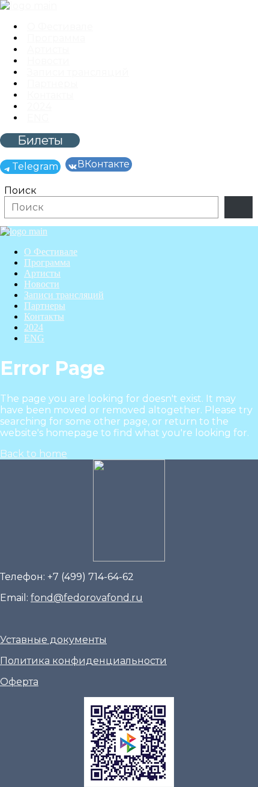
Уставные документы (53, 639)
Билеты (40, 140)
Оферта (19, 681)
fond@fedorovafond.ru (87, 597)
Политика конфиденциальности (83, 660)
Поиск (20, 190)
